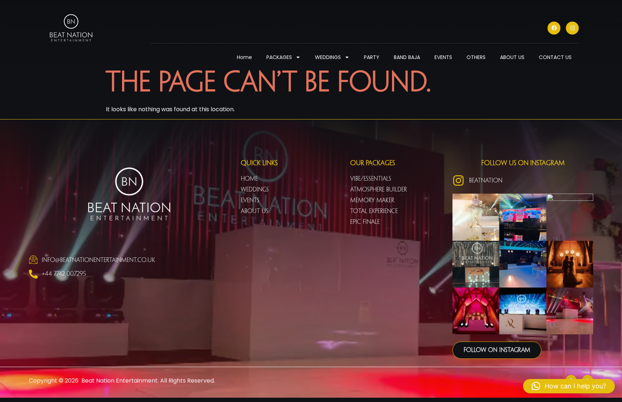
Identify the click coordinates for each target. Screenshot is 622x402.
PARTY (371, 57)
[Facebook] (553, 28)
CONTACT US (555, 57)
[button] (569, 386)
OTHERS (476, 57)
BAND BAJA (407, 57)
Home (244, 57)
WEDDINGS (328, 57)
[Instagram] (572, 28)
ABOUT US (512, 57)
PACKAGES (279, 57)
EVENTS (443, 57)
